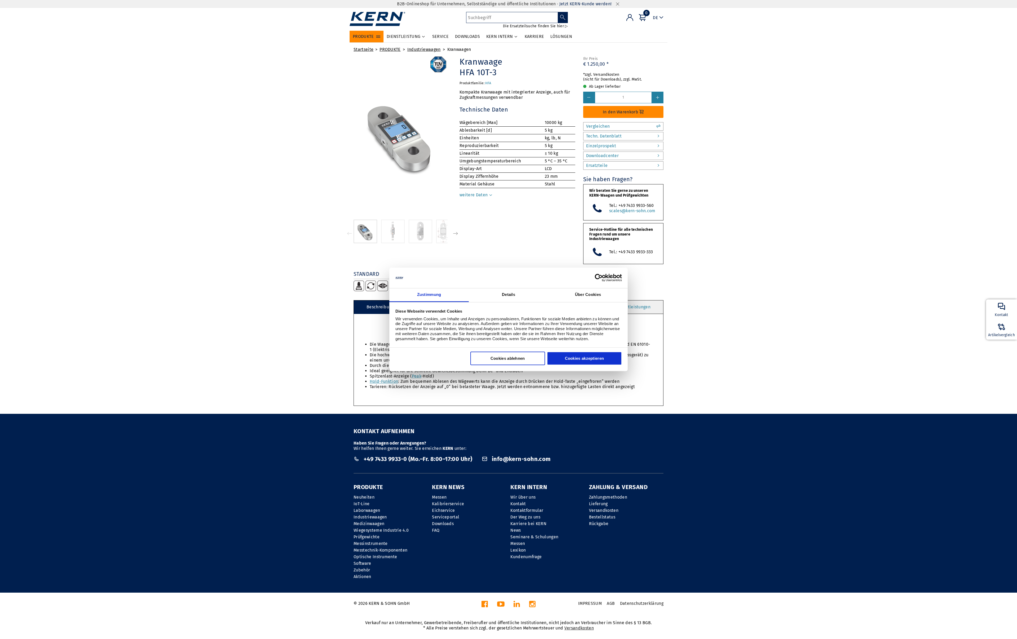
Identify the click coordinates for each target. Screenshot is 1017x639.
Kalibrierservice (448, 503)
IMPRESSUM (590, 603)
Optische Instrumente (375, 556)
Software (362, 563)
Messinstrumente (371, 543)
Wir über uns (523, 497)
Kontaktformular (526, 510)
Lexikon (518, 550)
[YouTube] (501, 605)
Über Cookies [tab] (588, 294)
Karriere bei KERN (528, 523)
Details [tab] (508, 294)
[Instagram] (532, 605)
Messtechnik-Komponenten (380, 550)
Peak (416, 376)
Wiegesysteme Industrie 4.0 (381, 530)
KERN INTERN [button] (499, 36)
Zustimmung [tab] (429, 294)
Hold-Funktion (384, 381)
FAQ (435, 530)
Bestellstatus (602, 517)
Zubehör (362, 570)
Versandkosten (603, 510)
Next (455, 233)
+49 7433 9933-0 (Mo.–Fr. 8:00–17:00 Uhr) (418, 459)
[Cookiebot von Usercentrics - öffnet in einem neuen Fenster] (599, 278)
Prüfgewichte (367, 536)
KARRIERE (534, 36)
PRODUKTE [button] (363, 36)
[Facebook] (484, 605)
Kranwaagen (459, 49)
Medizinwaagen (369, 523)
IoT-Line (362, 503)
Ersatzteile (597, 165)
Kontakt (518, 503)
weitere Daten (474, 194)
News (515, 530)
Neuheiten (364, 497)
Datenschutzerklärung (641, 603)
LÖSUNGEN (561, 36)
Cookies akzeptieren (584, 358)
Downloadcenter (602, 155)
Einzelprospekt (601, 145)
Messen (439, 497)
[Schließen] (617, 4)
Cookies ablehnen (507, 358)
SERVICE (440, 36)
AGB (611, 603)
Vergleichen (598, 126)
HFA (488, 83)
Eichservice (443, 510)
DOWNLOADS (467, 36)
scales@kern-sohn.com (632, 210)
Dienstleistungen (633, 306)
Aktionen (362, 576)
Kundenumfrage (526, 556)
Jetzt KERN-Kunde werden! (585, 3)
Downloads (443, 523)
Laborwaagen (367, 510)
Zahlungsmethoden (608, 497)
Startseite (363, 49)
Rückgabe (599, 523)
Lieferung (598, 503)
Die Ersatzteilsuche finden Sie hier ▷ (535, 26)
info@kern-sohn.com (520, 459)
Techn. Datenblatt (604, 136)
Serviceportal (445, 517)
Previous (349, 233)
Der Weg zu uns (525, 517)
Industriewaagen (424, 49)
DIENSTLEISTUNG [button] (403, 36)
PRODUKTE (390, 49)
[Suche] (563, 17)
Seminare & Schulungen (534, 536)
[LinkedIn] (517, 605)
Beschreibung (380, 306)
